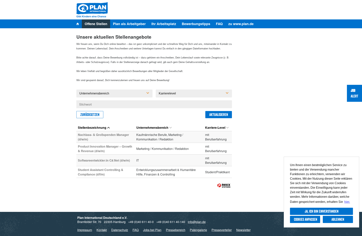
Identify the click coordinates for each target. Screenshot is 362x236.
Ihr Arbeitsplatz (163, 23)
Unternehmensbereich (152, 127)
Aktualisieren (218, 114)
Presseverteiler (222, 230)
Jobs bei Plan (152, 230)
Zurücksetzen (89, 114)
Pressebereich (175, 230)
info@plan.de (197, 222)
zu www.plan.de (241, 23)
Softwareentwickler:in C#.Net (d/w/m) (104, 160)
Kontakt (102, 230)
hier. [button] (347, 201)
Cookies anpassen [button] (305, 219)
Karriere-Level (215, 127)
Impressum (84, 230)
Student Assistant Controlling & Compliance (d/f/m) (100, 172)
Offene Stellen (96, 23)
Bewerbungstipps (196, 23)
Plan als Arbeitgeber (129, 23)
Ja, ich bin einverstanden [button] (321, 211)
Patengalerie (198, 230)
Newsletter (243, 230)
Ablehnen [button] (337, 219)
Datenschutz (119, 230)
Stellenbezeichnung (92, 127)
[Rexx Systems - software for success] (223, 185)
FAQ (219, 23)
